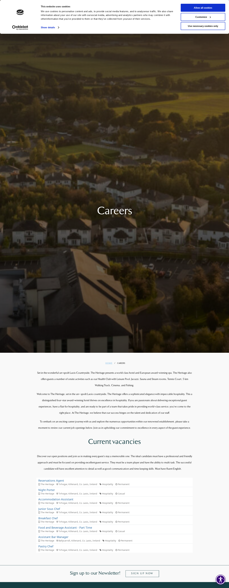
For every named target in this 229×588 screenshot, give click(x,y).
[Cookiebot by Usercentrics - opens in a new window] (20, 27)
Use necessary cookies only (203, 26)
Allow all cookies (203, 7)
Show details (48, 27)
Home (108, 363)
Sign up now (142, 573)
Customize (201, 17)
